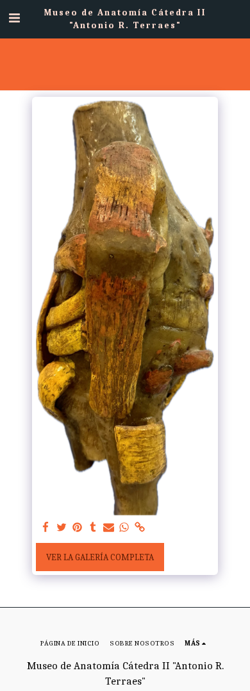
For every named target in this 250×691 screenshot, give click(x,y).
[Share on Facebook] (46, 528)
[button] (14, 18)
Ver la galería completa (100, 557)
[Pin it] (77, 528)
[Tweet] (61, 528)
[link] (140, 528)
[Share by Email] (109, 528)
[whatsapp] (124, 528)
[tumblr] (93, 528)
